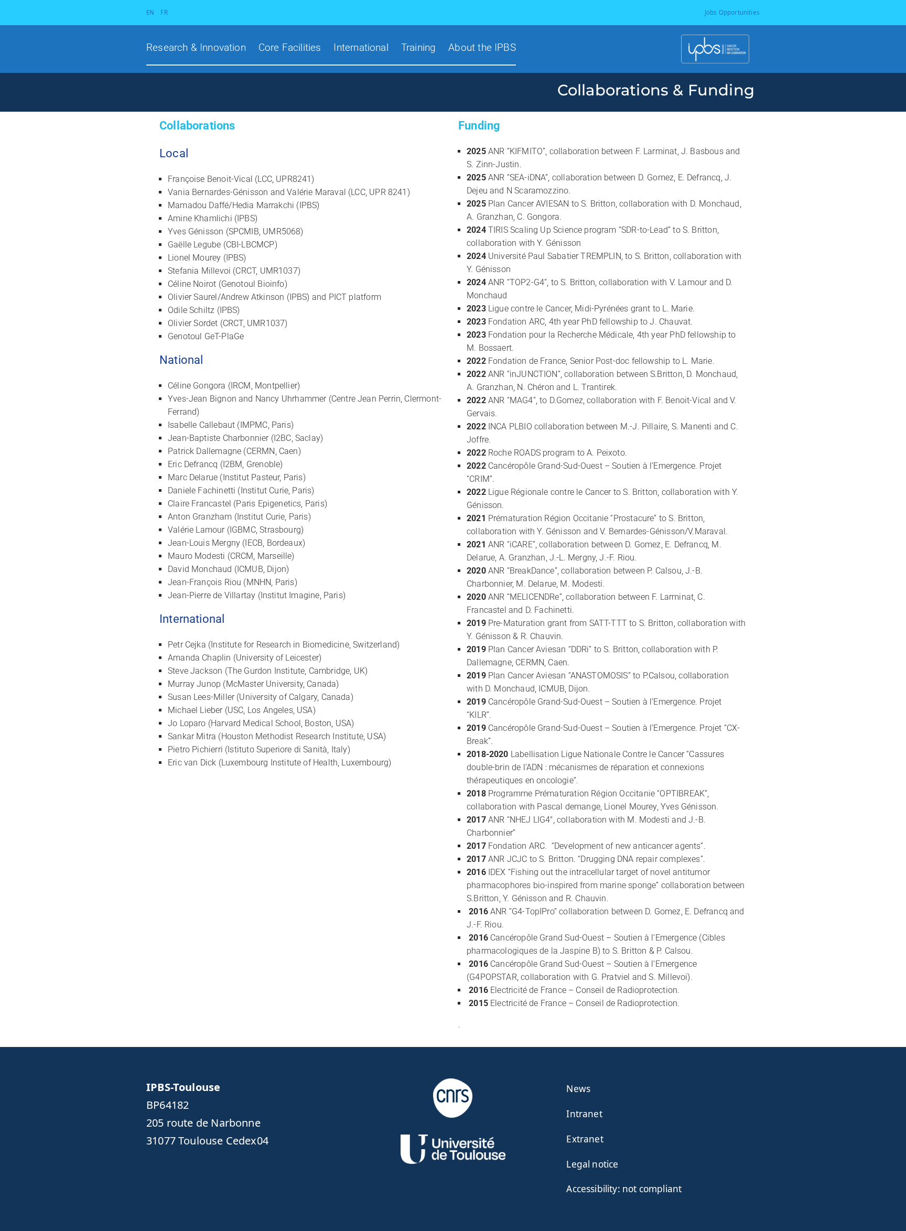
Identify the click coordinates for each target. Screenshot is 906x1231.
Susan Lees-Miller (201, 697)
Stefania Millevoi (199, 271)
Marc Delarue (193, 477)
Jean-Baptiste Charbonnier (218, 438)
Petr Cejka (187, 645)
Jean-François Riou (204, 582)
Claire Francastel (199, 504)
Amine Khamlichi (200, 218)
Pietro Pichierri (195, 749)
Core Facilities (289, 47)
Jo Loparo (187, 723)
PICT (338, 297)
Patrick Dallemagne (204, 451)
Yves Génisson (195, 231)
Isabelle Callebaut (201, 425)
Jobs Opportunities (732, 12)
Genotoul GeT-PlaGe (206, 336)
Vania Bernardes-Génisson (218, 192)
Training (418, 47)
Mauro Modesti (196, 556)
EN (150, 12)
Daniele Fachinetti (201, 490)
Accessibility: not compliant (624, 1189)
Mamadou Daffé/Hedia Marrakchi (231, 205)
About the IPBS (482, 47)
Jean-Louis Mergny (204, 543)
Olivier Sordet (193, 323)
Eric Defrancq (193, 464)
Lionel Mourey (194, 258)
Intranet (584, 1114)
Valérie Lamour (196, 530)
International (360, 47)
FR (163, 12)
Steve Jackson (195, 671)
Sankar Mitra (192, 736)
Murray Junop (194, 684)
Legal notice (592, 1164)
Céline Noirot (192, 284)
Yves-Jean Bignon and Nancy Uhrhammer (247, 399)
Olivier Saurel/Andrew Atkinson (227, 297)
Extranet (584, 1139)
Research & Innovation (196, 47)
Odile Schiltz (191, 310)
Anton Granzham (200, 517)
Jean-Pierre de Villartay (211, 595)
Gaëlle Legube (194, 245)
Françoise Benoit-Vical (210, 179)
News (578, 1089)
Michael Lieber (195, 710)
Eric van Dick (192, 763)
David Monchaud (200, 569)
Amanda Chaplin (199, 658)
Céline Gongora (197, 386)
